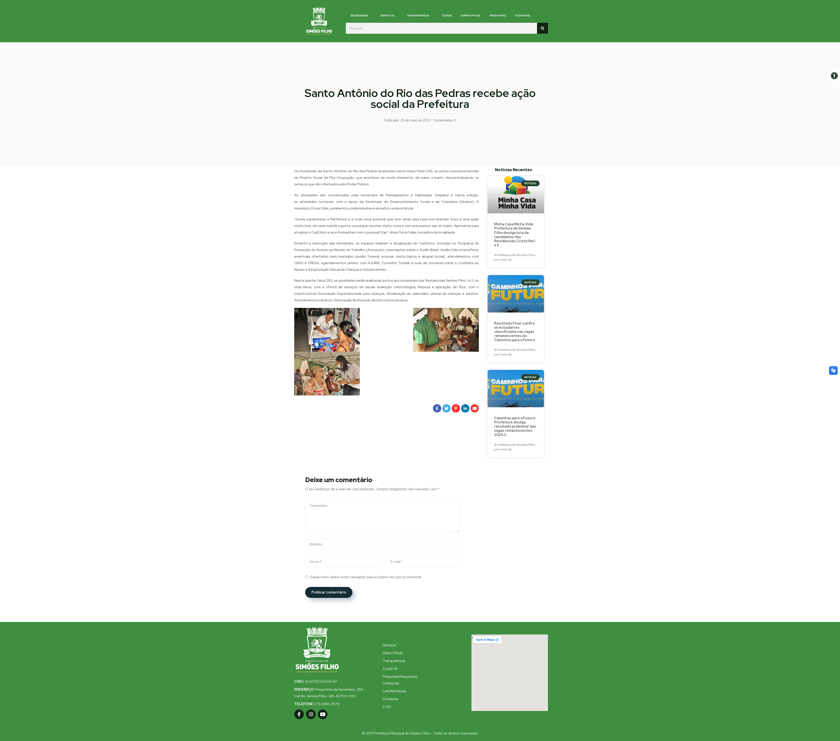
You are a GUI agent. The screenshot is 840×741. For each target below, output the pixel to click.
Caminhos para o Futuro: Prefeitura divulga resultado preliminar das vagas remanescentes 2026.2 (515, 426)
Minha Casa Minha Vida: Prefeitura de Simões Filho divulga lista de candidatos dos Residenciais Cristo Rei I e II (514, 235)
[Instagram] (311, 714)
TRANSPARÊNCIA (418, 15)
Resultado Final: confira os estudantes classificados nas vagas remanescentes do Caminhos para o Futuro (514, 331)
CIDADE (447, 15)
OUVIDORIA (522, 15)
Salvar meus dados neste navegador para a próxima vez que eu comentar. (366, 577)
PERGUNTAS (498, 15)
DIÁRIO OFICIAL (471, 15)
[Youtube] (322, 714)
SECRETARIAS (359, 15)
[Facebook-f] (299, 714)
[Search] (542, 28)
